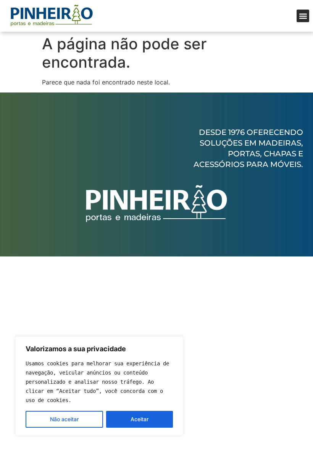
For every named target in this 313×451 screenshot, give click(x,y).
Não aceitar (64, 419)
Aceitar (139, 419)
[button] (303, 16)
